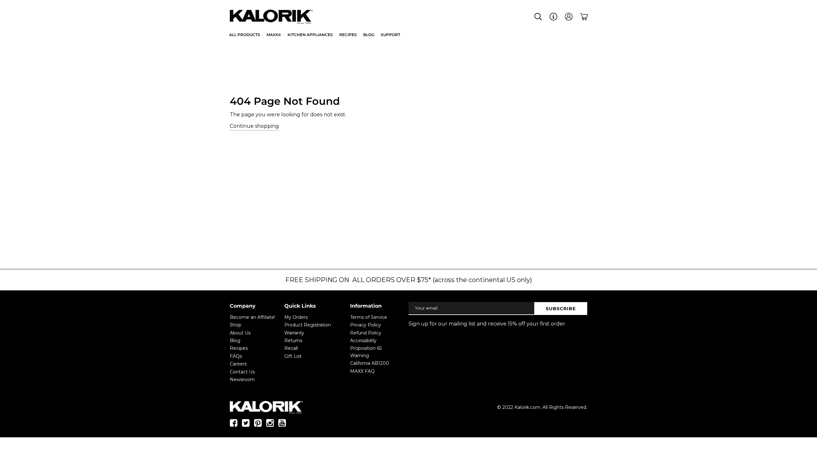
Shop (235, 325)
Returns (293, 340)
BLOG (368, 34)
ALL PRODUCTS (244, 34)
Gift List (293, 356)
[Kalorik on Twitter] (246, 424)
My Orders (296, 317)
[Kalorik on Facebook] (233, 424)
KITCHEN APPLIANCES (310, 34)
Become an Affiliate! (252, 317)
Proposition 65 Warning (366, 351)
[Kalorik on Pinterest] (258, 424)
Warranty (294, 333)
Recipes (239, 348)
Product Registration (307, 325)
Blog (235, 340)
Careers (238, 364)
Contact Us (242, 372)
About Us (240, 333)
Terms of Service (368, 317)
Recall (291, 348)
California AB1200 (369, 363)
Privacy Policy (365, 325)
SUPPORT (390, 34)
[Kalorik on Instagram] (270, 424)
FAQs (236, 356)
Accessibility (363, 340)
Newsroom (242, 379)
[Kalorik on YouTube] (282, 424)
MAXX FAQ (362, 371)
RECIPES (348, 34)
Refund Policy (365, 333)
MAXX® (273, 34)
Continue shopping (254, 126)
